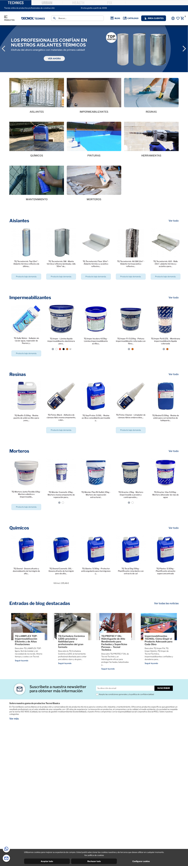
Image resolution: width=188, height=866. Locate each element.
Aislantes (19, 221)
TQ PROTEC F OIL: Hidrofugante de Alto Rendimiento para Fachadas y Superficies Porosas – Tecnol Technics (114, 643)
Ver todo (174, 220)
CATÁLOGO (132, 18)
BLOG (117, 18)
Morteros (19, 451)
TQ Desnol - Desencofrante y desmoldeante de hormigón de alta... (26, 571)
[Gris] (53, 349)
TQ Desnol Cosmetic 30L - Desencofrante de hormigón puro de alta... (61, 571)
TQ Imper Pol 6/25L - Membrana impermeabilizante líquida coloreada (165, 341)
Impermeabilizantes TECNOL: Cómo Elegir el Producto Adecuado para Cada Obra (158, 640)
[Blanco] (56, 349)
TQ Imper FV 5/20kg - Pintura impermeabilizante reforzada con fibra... (130, 341)
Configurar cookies (141, 861)
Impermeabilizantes (30, 297)
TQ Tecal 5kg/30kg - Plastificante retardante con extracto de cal (131, 571)
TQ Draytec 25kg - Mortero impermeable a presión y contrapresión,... (130, 494)
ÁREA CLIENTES (156, 18)
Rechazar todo (94, 861)
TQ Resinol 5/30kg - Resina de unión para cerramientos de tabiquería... (165, 418)
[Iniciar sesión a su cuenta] (173, 18)
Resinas (17, 374)
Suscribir (163, 688)
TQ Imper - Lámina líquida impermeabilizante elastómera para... (61, 341)
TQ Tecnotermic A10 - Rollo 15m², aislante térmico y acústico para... (165, 263)
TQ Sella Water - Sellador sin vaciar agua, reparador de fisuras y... (26, 340)
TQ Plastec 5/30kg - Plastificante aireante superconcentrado (165, 571)
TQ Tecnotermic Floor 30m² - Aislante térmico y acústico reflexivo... (96, 263)
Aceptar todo (47, 861)
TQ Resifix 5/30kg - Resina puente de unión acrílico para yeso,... (26, 418)
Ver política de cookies (94, 855)
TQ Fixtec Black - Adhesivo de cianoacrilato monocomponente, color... (61, 417)
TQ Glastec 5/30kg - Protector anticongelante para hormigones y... (96, 571)
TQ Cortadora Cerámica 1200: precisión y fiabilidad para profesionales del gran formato (71, 641)
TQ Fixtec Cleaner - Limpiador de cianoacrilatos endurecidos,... (130, 416)
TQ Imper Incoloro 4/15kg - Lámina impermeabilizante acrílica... (96, 341)
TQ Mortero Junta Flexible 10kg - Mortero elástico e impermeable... (26, 494)
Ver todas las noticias (166, 603)
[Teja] (67, 349)
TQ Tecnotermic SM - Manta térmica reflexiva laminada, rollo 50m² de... (61, 263)
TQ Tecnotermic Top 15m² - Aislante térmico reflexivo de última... (26, 263)
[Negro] (63, 349)
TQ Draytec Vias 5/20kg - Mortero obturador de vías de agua (165, 494)
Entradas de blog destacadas (39, 603)
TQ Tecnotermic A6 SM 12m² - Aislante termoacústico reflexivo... (130, 263)
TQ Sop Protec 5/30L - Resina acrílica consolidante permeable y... (96, 418)
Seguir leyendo (21, 660)
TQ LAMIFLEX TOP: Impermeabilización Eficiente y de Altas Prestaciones (26, 640)
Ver (26, 284)
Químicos (19, 528)
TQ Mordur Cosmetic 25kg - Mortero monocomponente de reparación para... (61, 494)
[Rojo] (60, 349)
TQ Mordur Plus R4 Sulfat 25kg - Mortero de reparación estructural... (96, 494)
